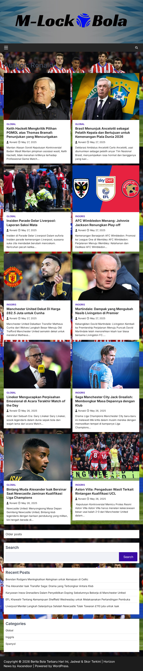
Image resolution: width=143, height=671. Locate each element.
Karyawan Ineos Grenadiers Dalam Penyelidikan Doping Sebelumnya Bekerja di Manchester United (66, 592)
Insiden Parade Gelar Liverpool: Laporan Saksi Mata (31, 223)
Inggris (80, 216)
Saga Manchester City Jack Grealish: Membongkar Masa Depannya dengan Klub (105, 401)
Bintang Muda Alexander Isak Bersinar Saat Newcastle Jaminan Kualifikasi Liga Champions (36, 493)
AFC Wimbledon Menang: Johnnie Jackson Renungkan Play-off (102, 223)
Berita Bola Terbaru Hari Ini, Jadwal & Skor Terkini (66, 661)
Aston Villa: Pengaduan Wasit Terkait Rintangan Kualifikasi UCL (104, 491)
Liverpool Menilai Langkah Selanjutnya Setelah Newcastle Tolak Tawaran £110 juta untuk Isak (62, 606)
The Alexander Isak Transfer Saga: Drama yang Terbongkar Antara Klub (49, 586)
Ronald (13, 142)
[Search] (136, 47)
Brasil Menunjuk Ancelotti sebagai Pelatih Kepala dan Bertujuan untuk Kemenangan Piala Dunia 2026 (102, 132)
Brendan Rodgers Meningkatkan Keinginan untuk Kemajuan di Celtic (47, 579)
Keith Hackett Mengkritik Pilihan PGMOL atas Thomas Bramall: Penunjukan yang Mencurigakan (32, 132)
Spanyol (10, 643)
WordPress (60, 666)
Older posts (14, 534)
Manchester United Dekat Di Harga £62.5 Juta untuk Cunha (33, 311)
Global (11, 124)
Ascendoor (24, 666)
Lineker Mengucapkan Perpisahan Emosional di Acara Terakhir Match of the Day (36, 401)
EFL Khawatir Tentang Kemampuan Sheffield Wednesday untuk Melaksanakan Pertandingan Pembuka (68, 599)
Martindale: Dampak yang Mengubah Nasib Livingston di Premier (104, 311)
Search (128, 557)
